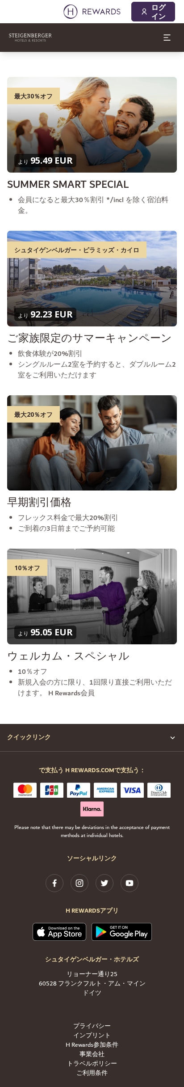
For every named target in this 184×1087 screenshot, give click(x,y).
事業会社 (92, 1054)
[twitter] (104, 883)
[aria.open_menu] (167, 38)
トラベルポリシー (92, 1064)
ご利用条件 (92, 1073)
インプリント (92, 1035)
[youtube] (129, 883)
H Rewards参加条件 (92, 1045)
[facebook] (54, 883)
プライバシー (92, 1026)
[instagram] (79, 883)
